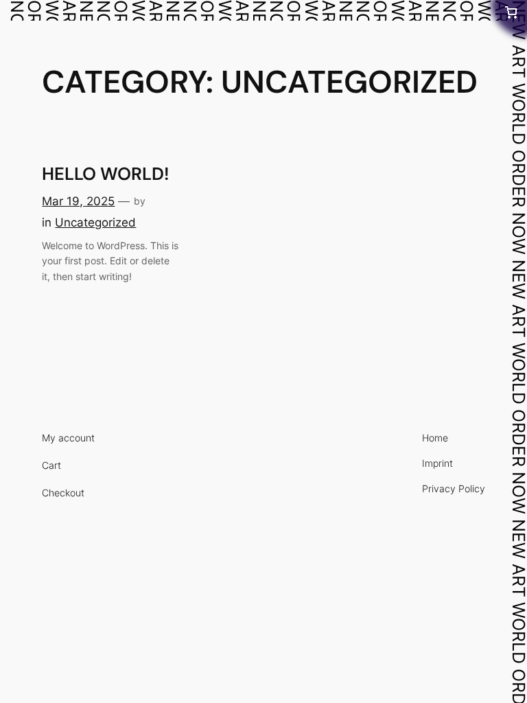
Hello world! (105, 174)
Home (464, 9)
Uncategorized (95, 222)
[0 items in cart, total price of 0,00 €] (511, 15)
